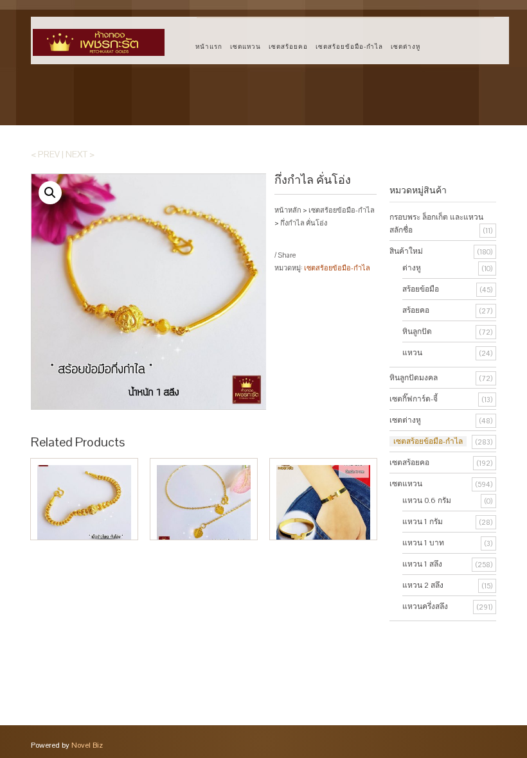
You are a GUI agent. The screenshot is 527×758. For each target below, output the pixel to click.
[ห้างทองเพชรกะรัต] (99, 36)
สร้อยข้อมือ (420, 289)
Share (287, 255)
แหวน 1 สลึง (422, 564)
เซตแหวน (245, 46)
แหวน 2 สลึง (422, 585)
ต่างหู (411, 268)
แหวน (412, 353)
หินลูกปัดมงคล (413, 378)
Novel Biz (87, 745)
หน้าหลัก (287, 210)
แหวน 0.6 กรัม (426, 500)
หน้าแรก (208, 46)
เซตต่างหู (405, 46)
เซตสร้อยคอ (288, 46)
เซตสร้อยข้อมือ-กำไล (349, 46)
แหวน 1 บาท (423, 543)
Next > (80, 154)
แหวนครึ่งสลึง (425, 606)
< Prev (45, 154)
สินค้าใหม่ (406, 251)
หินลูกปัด (417, 331)
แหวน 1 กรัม (422, 521)
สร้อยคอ (415, 310)
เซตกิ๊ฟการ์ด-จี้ (413, 399)
